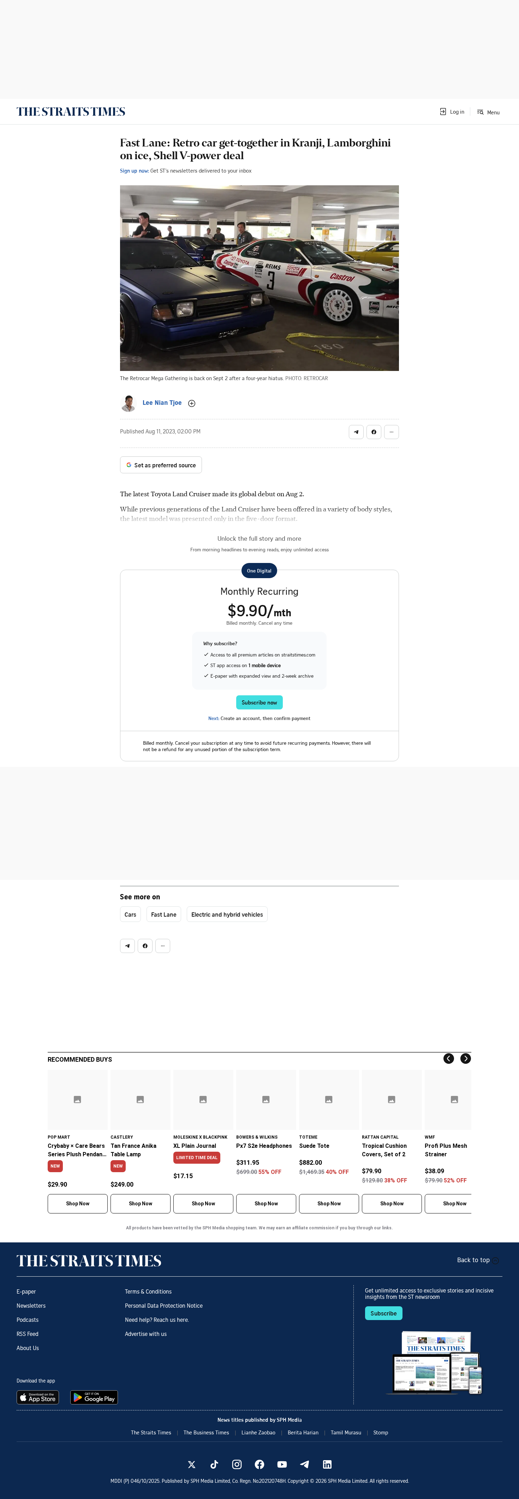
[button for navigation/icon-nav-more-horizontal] (391, 432)
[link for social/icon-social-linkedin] (327, 1464)
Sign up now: (134, 170)
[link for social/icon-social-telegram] (304, 1464)
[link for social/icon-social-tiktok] (214, 1464)
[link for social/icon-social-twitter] (191, 1464)
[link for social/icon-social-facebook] (259, 1464)
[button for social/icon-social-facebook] (373, 432)
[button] (451, 111)
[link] (71, 111)
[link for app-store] (39, 1397)
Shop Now (77, 1203)
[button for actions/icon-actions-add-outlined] (191, 403)
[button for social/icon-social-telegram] (356, 432)
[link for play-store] (94, 1397)
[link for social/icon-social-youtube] (282, 1464)
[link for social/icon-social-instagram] (237, 1464)
